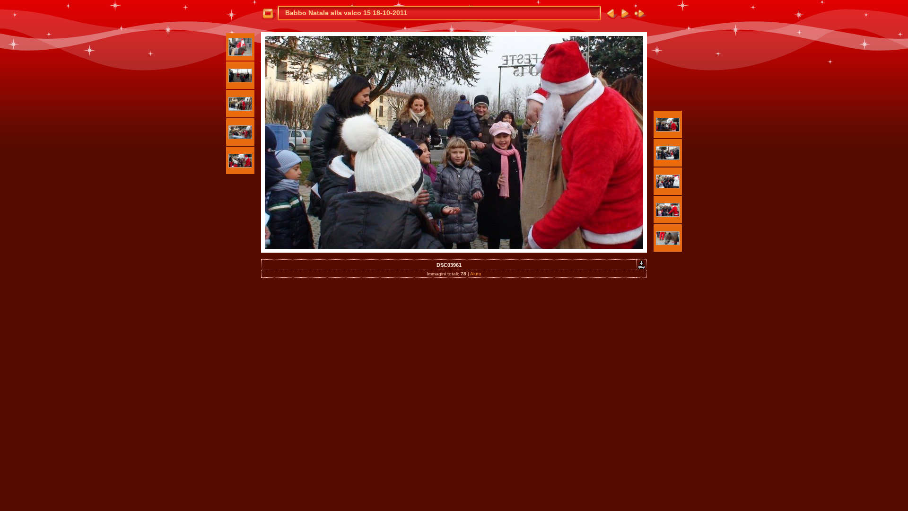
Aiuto (475, 273)
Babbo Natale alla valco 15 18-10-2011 (346, 13)
